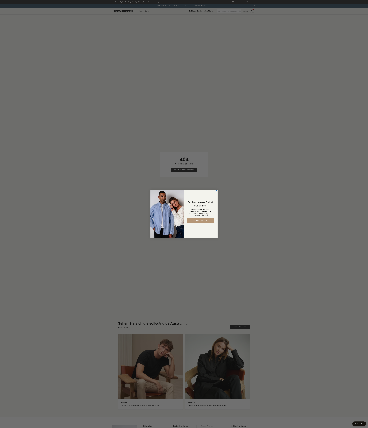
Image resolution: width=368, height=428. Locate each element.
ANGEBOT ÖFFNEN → (200, 220)
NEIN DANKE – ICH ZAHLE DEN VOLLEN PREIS (201, 225)
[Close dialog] (216, 191)
